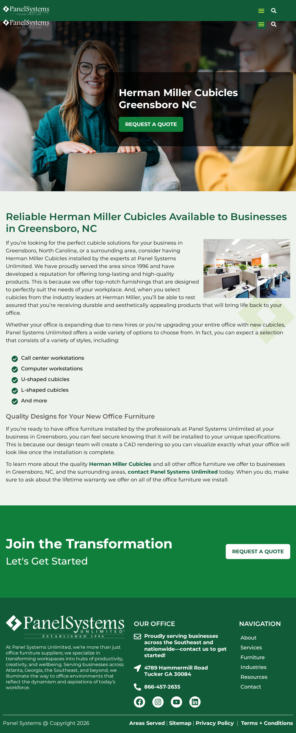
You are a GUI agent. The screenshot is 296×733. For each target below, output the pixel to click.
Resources (253, 677)
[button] (261, 24)
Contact (250, 687)
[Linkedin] (195, 702)
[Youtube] (176, 702)
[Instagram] (158, 702)
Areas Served (147, 723)
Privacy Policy (215, 723)
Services (251, 647)
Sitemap (180, 723)
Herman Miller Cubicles (120, 464)
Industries (253, 667)
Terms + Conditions (267, 723)
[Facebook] (139, 702)
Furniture (252, 657)
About (248, 638)
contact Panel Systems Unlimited (173, 472)
